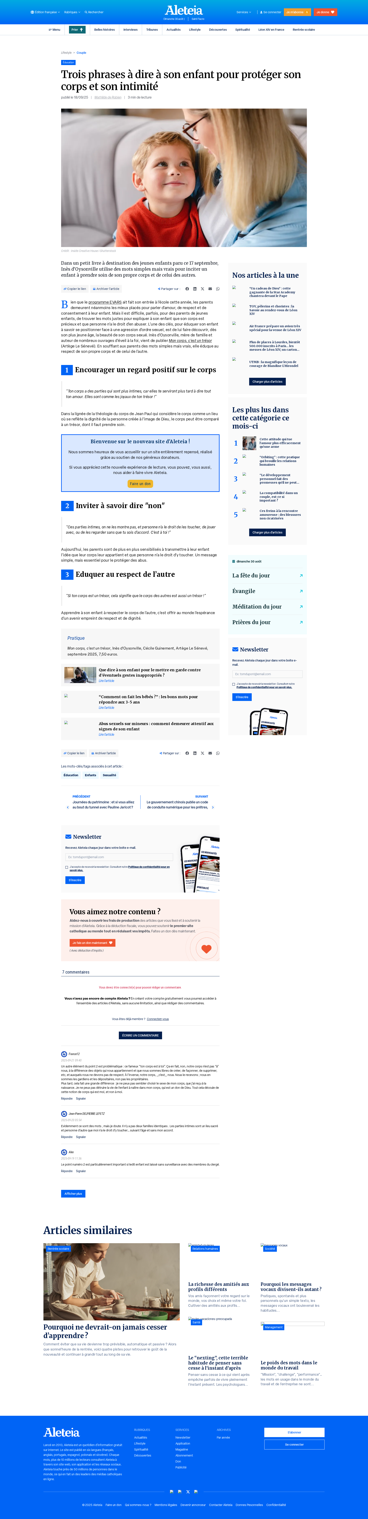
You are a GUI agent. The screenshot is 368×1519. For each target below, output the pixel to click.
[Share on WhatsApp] (218, 289)
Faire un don (140, 483)
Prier (75, 30)
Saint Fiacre (198, 19)
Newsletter (182, 1437)
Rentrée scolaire (304, 30)
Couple (81, 53)
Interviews (131, 30)
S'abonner (294, 1432)
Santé (196, 1322)
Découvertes (218, 30)
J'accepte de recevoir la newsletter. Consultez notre (120, 868)
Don (178, 1461)
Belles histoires (104, 30)
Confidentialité (276, 1505)
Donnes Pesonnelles (249, 1505)
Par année (223, 1437)
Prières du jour (251, 622)
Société (270, 1249)
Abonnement (184, 1455)
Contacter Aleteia (220, 1505)
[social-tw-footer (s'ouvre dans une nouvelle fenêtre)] (188, 1492)
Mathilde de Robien (108, 97)
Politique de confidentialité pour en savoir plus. (264, 687)
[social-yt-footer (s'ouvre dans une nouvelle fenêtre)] (172, 1492)
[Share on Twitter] (202, 289)
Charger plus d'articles (267, 381)
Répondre (67, 1098)
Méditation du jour (257, 606)
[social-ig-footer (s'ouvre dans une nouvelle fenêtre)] (196, 1492)
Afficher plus (73, 1194)
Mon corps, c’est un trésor (190, 340)
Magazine (181, 1449)
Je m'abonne (294, 12)
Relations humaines (205, 1249)
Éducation (71, 775)
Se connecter (272, 12)
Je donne (323, 12)
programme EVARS (105, 302)
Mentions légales (166, 1505)
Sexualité (109, 775)
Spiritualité (242, 30)
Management (274, 1327)
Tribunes (152, 30)
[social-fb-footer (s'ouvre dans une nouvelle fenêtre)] (180, 1492)
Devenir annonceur (193, 1505)
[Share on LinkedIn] (195, 289)
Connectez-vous (158, 1019)
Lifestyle (195, 30)
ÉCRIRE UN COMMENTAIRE (140, 1035)
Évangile (243, 591)
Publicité (181, 1467)
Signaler (81, 1098)
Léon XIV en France (271, 30)
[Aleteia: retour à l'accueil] (184, 9)
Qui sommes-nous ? (138, 1505)
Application (182, 1443)
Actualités (174, 30)
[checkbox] (66, 867)
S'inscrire (75, 880)
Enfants (90, 775)
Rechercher (96, 12)
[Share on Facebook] (187, 289)
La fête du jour (251, 575)
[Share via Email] (210, 289)
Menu (56, 30)
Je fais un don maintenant (90, 943)
